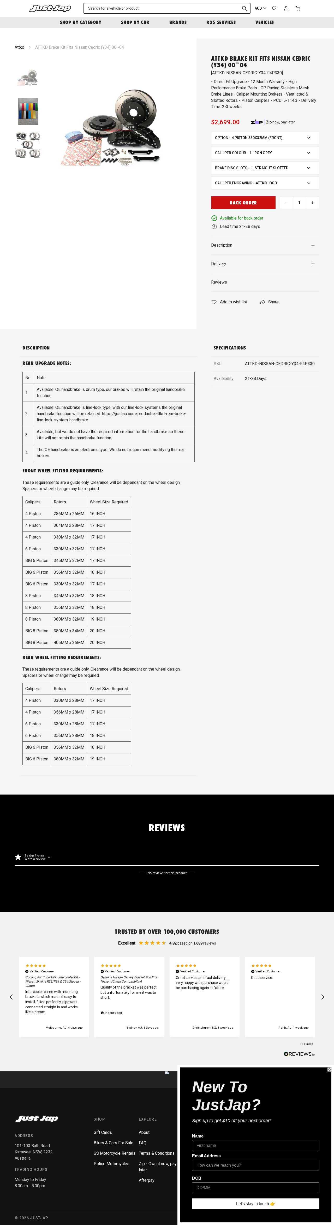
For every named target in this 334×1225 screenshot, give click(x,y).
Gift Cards (103, 1132)
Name (198, 1136)
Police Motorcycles (111, 1163)
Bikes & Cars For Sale (113, 1142)
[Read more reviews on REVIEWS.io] (299, 1055)
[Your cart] (298, 8)
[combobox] (167, 8)
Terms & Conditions (157, 1153)
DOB (196, 1178)
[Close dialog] (329, 1069)
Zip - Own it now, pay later (158, 1166)
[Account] (286, 8)
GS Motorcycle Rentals (114, 1153)
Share (273, 301)
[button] (11, 997)
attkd (19, 47)
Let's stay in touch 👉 (255, 1204)
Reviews (219, 282)
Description (221, 245)
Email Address (206, 1156)
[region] (167, 997)
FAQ (142, 1142)
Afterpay (146, 1180)
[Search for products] (244, 8)
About (144, 1132)
